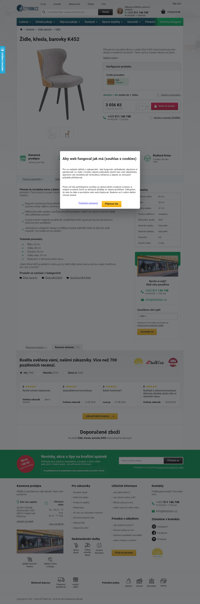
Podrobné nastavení (88, 203)
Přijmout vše (111, 203)
